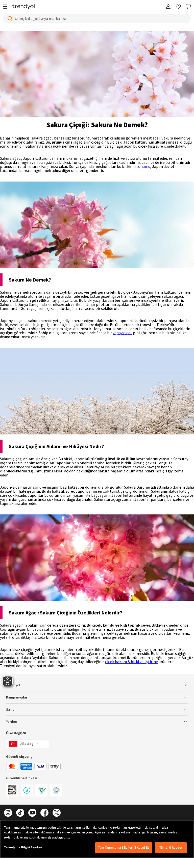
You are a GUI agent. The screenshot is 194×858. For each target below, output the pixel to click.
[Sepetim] (188, 7)
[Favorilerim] (178, 7)
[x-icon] (57, 813)
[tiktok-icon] (20, 813)
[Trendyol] (23, 7)
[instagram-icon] (8, 813)
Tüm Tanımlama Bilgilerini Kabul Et (123, 847)
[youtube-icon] (32, 813)
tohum (142, 166)
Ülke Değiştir (16, 733)
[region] (97, 839)
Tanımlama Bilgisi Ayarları (23, 847)
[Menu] (6, 7)
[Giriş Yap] (168, 7)
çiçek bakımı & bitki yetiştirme (131, 661)
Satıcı (10, 709)
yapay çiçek (122, 332)
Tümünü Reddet (170, 847)
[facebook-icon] (44, 813)
